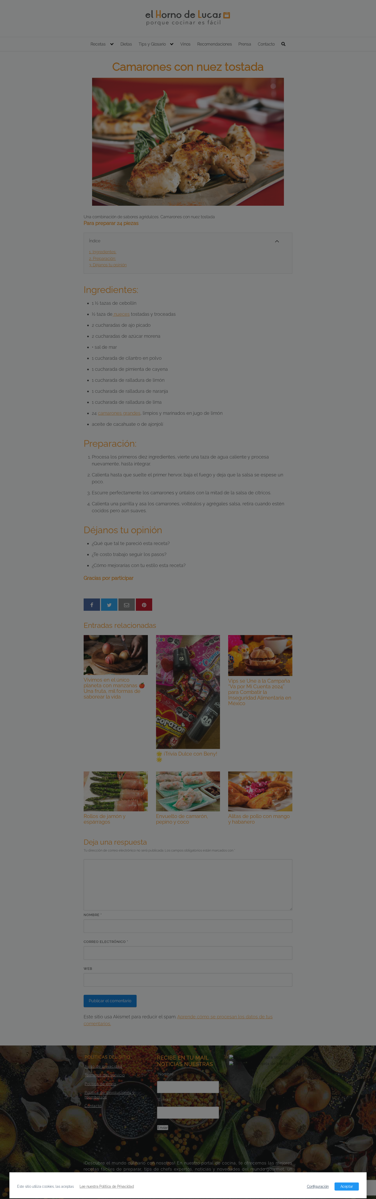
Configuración (318, 1186)
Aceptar (346, 1186)
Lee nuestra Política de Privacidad (107, 1186)
